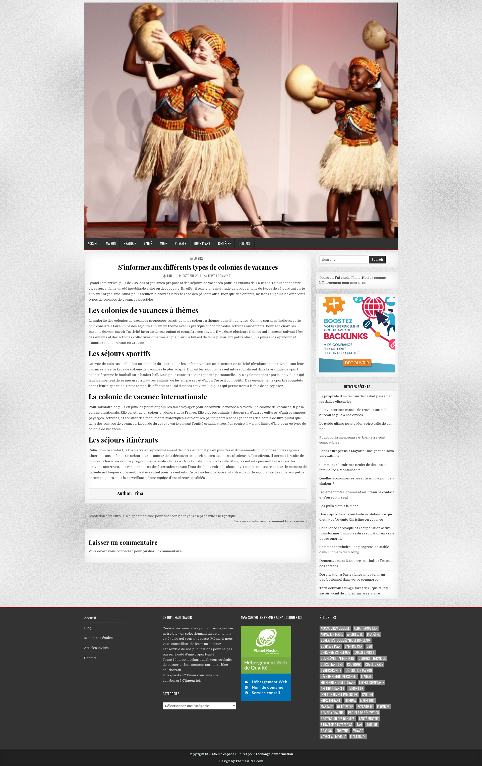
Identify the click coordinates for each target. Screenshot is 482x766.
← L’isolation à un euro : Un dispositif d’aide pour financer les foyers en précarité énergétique (160, 516)
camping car (353, 646)
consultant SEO (332, 664)
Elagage (366, 676)
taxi (359, 724)
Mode (163, 243)
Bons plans (202, 243)
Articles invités (96, 648)
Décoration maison (359, 670)
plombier (383, 706)
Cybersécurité (331, 670)
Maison (111, 243)
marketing (367, 700)
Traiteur (342, 730)
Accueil (93, 243)
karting (367, 694)
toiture (372, 724)
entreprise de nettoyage (338, 682)
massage (327, 706)
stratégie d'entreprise (336, 724)
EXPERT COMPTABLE (371, 682)
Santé (148, 243)
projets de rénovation (363, 712)
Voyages (180, 243)
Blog (87, 628)
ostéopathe (345, 706)
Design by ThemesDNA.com (241, 761)
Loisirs (199, 258)
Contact (245, 243)
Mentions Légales (98, 638)
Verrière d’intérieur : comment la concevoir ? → (272, 521)
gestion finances (332, 688)
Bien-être (224, 243)
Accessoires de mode (335, 628)
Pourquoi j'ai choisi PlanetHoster (346, 278)
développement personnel (339, 676)
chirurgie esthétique (335, 652)
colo (92, 326)
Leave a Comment (219, 275)
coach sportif (364, 652)
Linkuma (350, 700)
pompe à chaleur (332, 712)
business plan (330, 646)
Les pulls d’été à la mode (338, 506)
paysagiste (365, 706)
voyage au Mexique (333, 736)
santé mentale (369, 718)
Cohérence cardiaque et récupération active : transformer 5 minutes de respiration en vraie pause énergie (356, 533)
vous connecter (120, 551)
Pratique (130, 243)
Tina (169, 275)
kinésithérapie (330, 700)
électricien (358, 736)
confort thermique (372, 658)
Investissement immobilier (339, 694)
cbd (369, 646)
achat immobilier (365, 628)
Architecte (355, 634)
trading (326, 730)
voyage (358, 730)
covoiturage (374, 664)
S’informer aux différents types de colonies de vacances (198, 267)
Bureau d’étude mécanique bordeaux (345, 640)
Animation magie (332, 634)
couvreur (354, 664)
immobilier (356, 688)
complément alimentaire (337, 658)
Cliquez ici (191, 680)
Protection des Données (337, 718)
